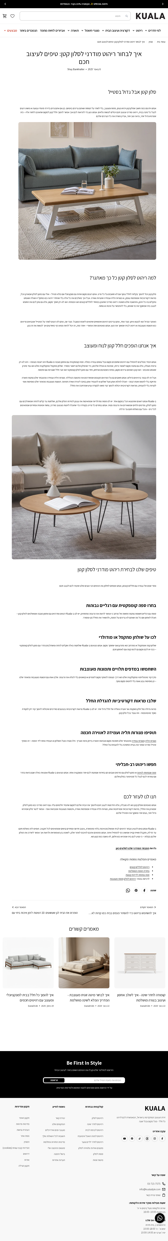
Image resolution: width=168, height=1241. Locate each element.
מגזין (151, 41)
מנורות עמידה (138, 740)
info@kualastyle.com (149, 1189)
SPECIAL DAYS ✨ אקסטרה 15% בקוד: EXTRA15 (84, 3)
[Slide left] (163, 4)
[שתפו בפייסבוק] (144, 890)
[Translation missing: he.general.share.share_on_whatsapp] (128, 890)
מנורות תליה (150, 740)
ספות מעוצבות (116, 878)
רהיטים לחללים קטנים (139, 867)
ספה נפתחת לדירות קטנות (137, 874)
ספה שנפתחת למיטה (146, 772)
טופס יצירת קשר (153, 1195)
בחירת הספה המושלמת (138, 870)
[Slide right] (5, 4)
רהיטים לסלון (130, 878)
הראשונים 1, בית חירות (155, 1224)
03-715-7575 (153, 1183)
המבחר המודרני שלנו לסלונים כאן (132, 848)
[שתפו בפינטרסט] (136, 890)
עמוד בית (161, 41)
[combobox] (75, 15)
